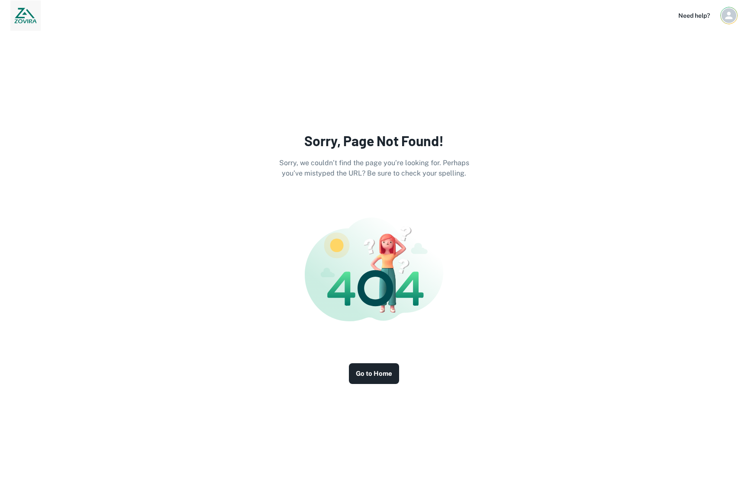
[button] (729, 15)
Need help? (694, 15)
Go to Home (374, 373)
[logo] (25, 15)
